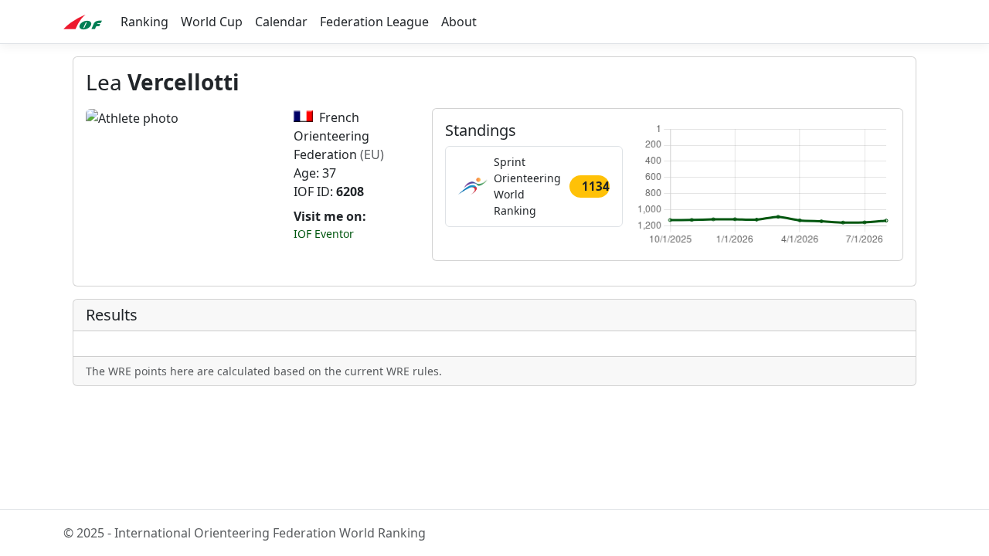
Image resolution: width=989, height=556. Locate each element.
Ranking (144, 21)
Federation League (374, 21)
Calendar (281, 21)
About (459, 21)
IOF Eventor (324, 233)
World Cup (212, 21)
